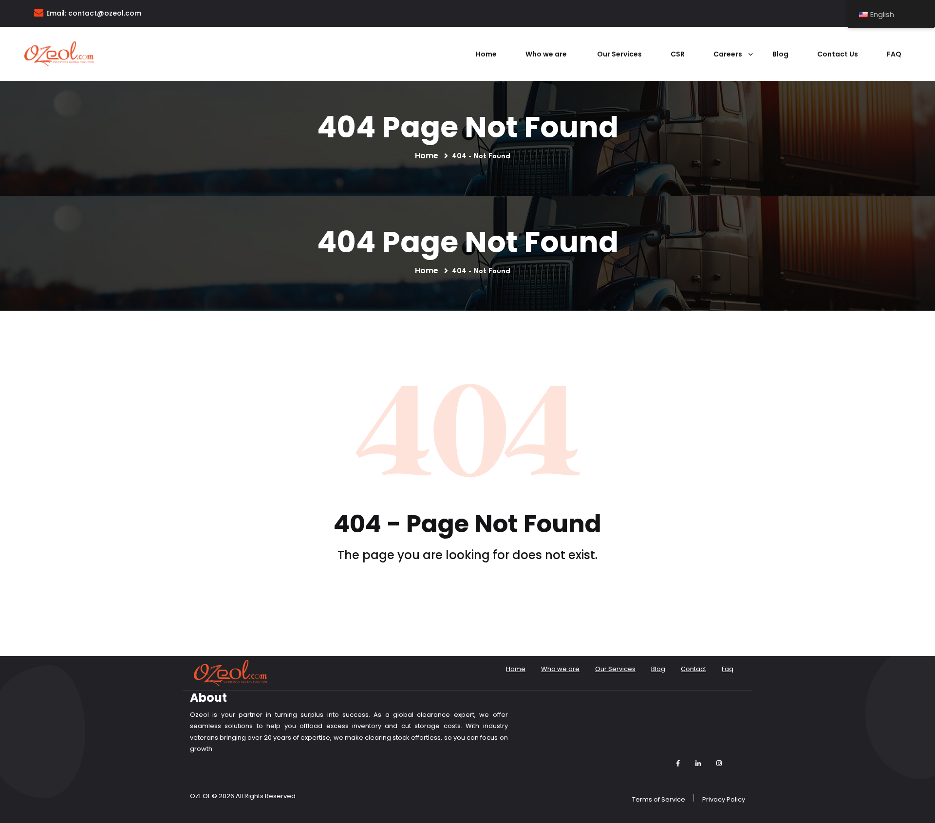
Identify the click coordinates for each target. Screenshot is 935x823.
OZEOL (200, 796)
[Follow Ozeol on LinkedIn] (698, 763)
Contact (693, 668)
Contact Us (837, 54)
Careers (728, 54)
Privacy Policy (723, 799)
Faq (894, 54)
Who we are (546, 54)
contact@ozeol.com (104, 13)
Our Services (619, 54)
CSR (678, 54)
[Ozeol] (59, 53)
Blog (780, 54)
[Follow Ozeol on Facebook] (678, 763)
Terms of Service (658, 799)
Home (486, 54)
